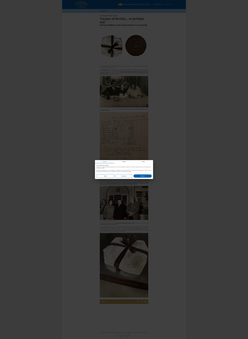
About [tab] (143, 161)
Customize (123, 175)
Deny (105, 175)
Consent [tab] (105, 161)
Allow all (142, 175)
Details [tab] (124, 161)
